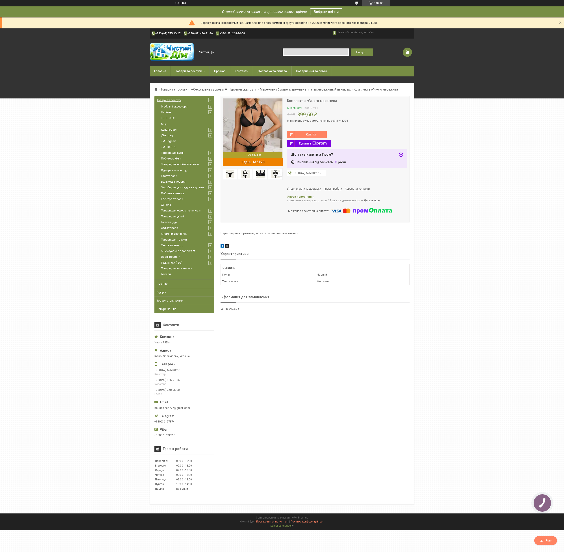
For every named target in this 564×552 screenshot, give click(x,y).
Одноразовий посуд (174, 170)
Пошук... (361, 52)
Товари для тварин (174, 239)
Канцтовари (169, 129)
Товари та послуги (188, 71)
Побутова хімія (171, 158)
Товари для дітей (172, 216)
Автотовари (169, 228)
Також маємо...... (172, 245)
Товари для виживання (176, 268)
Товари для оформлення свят (181, 210)
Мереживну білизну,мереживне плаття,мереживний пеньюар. (305, 89)
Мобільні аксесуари (174, 106)
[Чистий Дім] (172, 52)
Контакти (241, 71)
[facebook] (222, 246)
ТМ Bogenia (168, 141)
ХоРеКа (166, 204)
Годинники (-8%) (171, 262)
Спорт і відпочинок (174, 233)
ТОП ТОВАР (168, 118)
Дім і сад (167, 135)
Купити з (305, 143)
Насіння (166, 112)
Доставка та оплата (272, 71)
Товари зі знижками (170, 300)
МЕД (164, 124)
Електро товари (172, 199)
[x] (227, 246)
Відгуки (161, 292)
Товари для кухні (172, 152)
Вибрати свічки (326, 12)
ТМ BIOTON (168, 147)
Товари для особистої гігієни (180, 164)
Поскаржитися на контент (272, 521)
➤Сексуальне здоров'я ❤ (209, 89)
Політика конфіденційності (307, 521)
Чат (549, 540)
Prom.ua (303, 517)
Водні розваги (170, 256)
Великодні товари (173, 181)
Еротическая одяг (243, 89)
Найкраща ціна (166, 309)
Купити (311, 134)
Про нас (219, 71)
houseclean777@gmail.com (172, 407)
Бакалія (166, 274)
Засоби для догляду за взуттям (182, 187)
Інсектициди (169, 222)
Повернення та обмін (311, 71)
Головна (160, 71)
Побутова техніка (172, 193)
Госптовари (169, 176)
